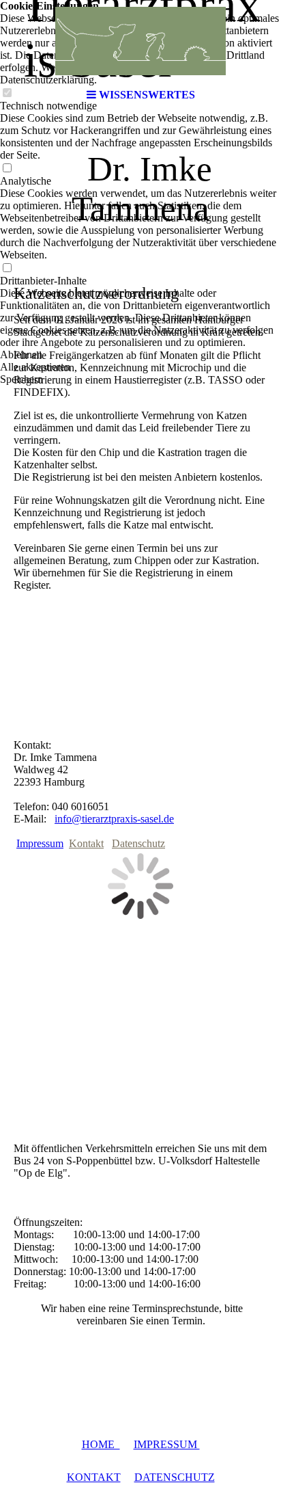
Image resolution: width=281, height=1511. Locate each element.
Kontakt (86, 843)
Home (101, 1444)
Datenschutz (138, 843)
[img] (140, 41)
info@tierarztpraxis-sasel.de (114, 819)
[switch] (7, 168)
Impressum (39, 843)
